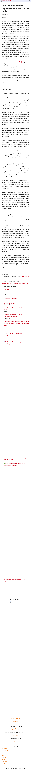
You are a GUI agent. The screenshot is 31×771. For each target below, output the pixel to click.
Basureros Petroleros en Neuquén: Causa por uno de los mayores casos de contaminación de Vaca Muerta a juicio (16, 323)
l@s (28, 276)
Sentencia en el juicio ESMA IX (11, 298)
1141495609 (15, 735)
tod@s (20, 62)
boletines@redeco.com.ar (16, 742)
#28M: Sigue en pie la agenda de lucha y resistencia (16, 338)
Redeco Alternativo (13, 768)
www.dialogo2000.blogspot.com (21, 283)
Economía (4, 17)
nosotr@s (24, 276)
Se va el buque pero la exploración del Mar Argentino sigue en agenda (14, 580)
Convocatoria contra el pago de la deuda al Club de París (15, 8)
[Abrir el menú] (29, 1)
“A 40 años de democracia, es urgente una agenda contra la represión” (16, 458)
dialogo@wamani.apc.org (7, 283)
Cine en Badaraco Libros (9, 303)
